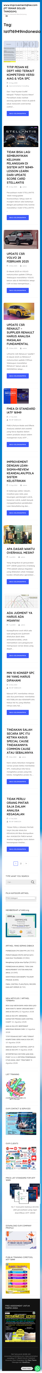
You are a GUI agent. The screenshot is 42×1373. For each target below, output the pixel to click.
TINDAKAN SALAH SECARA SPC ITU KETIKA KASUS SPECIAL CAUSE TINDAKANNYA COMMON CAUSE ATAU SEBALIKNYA (20, 741)
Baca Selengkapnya (17, 113)
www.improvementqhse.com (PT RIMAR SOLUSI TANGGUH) (20, 8)
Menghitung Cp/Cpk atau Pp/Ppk (17, 962)
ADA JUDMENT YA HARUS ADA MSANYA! (19, 616)
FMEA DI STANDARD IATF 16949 (21, 410)
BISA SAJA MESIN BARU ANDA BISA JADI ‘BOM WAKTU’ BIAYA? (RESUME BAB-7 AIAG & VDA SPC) (21, 1009)
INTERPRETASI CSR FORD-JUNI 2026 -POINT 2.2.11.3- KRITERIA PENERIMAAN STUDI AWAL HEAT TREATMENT (20, 1057)
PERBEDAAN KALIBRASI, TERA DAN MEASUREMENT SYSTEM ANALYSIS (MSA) (19, 970)
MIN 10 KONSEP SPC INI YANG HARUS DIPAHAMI (20, 676)
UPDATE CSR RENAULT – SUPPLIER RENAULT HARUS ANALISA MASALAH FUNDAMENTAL (20, 334)
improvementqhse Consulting (19, 86)
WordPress (26, 1362)
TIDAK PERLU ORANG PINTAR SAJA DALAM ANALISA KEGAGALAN (18, 806)
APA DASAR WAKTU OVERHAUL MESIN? (21, 551)
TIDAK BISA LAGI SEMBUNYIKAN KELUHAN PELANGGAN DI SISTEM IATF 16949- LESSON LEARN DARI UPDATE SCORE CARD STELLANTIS (20, 167)
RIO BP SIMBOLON (15, 420)
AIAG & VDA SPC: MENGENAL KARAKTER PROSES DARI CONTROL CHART (19, 1019)
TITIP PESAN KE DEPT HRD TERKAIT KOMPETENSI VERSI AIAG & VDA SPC (20, 72)
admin (24, 187)
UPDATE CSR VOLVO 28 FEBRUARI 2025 (18, 257)
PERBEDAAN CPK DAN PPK (16, 951)
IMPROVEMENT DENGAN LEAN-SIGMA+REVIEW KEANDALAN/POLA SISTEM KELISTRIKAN (20, 471)
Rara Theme (32, 1360)
